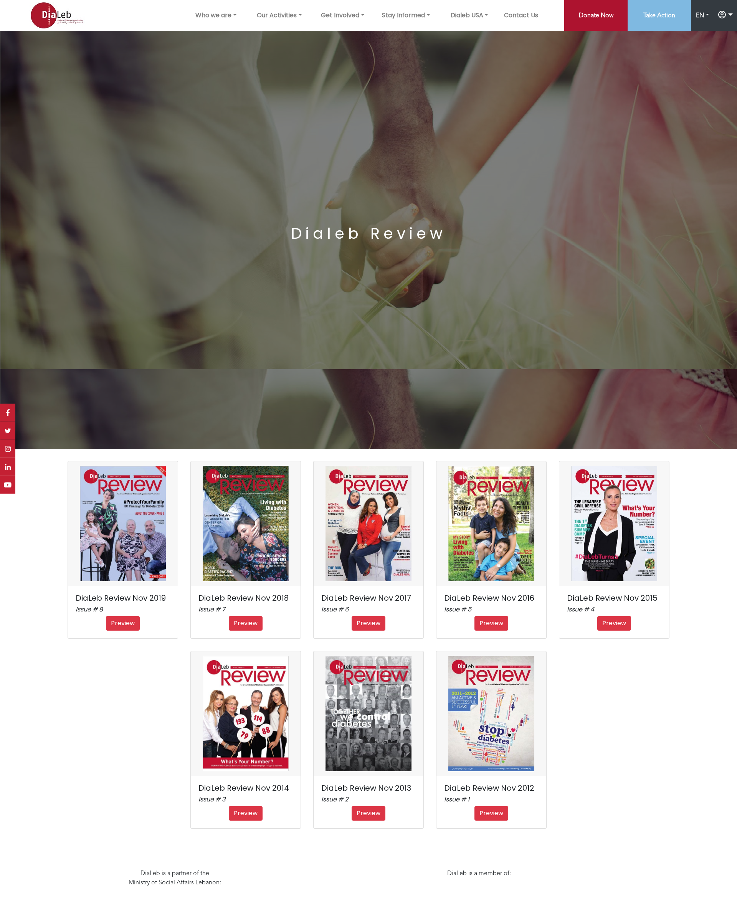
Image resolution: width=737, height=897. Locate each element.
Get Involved (340, 15)
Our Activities (277, 15)
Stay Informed (403, 15)
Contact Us (521, 15)
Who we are (213, 15)
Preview (123, 623)
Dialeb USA (467, 15)
